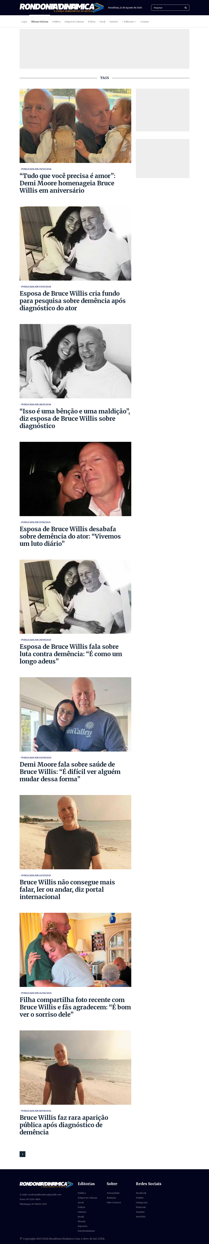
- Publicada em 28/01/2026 (35, 404)
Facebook (141, 1193)
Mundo (82, 1221)
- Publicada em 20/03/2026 (35, 169)
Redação (111, 1197)
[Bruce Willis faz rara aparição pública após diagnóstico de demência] (75, 1067)
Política (56, 21)
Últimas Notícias (39, 21)
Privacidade (113, 1193)
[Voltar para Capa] (62, 8)
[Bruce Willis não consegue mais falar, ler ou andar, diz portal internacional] (75, 832)
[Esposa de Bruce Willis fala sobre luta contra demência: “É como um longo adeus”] (75, 597)
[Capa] (46, 1184)
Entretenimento (86, 1231)
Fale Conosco (114, 1202)
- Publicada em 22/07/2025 (35, 875)
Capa (24, 21)
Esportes (82, 1226)
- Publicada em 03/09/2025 (35, 757)
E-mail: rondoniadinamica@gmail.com (40, 1194)
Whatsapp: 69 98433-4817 (33, 1204)
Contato (144, 21)
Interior (113, 21)
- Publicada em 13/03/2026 (35, 286)
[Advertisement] (162, 110)
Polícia (91, 21)
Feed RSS (141, 1216)
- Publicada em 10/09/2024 (35, 1110)
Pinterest (141, 1207)
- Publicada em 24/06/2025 (36, 993)
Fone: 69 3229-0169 (30, 1199)
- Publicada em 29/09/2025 (35, 639)
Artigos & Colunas (74, 21)
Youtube (140, 1212)
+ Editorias (128, 21)
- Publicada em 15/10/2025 (35, 522)
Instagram (141, 1202)
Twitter (140, 1197)
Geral (102, 21)
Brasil (81, 1216)
